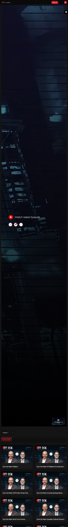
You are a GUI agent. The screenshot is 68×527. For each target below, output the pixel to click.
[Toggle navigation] (65, 2)
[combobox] (8, 432)
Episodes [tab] (6, 440)
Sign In (55, 2)
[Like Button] (15, 224)
